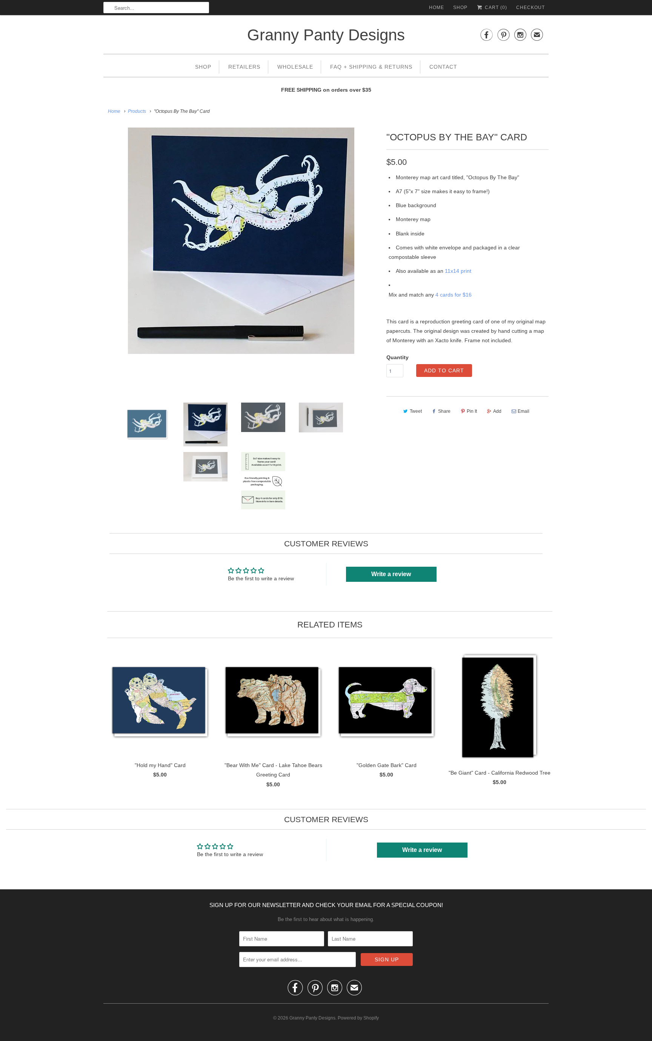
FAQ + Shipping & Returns (371, 67)
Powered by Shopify (358, 1018)
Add (497, 411)
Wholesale (295, 67)
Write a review (391, 574)
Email (523, 411)
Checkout (530, 7)
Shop (460, 7)
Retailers (244, 67)
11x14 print (458, 271)
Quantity (397, 357)
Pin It (472, 411)
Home (436, 7)
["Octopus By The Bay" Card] (241, 241)
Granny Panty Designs (326, 34)
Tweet (416, 411)
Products (137, 111)
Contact (443, 67)
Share (444, 411)
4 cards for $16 (453, 295)
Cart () (495, 7)
